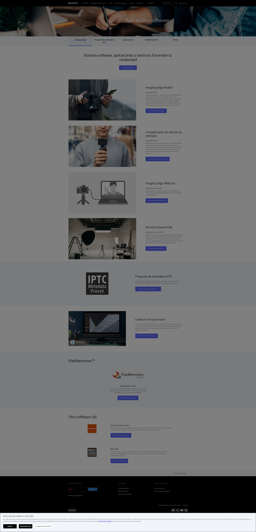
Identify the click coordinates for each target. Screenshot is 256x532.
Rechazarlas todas (25, 526)
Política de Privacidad (105, 521)
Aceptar (10, 526)
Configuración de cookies (43, 526)
